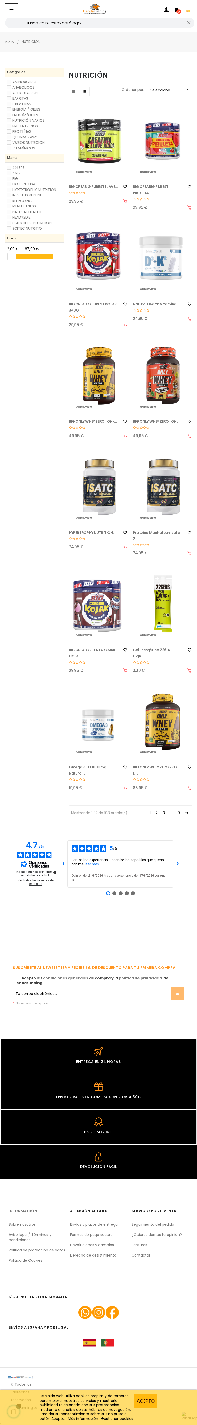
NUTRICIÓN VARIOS (28, 120)
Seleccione (170, 90)
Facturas (139, 1245)
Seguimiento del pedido (153, 1224)
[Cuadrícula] (73, 91)
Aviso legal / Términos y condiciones (30, 1237)
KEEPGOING (22, 200)
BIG (15, 178)
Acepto (146, 1401)
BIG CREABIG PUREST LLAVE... (93, 186)
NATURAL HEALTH (26, 211)
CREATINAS (21, 104)
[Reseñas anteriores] (63, 863)
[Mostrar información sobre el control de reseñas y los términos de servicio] (55, 873)
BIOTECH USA (23, 184)
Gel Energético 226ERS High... (153, 653)
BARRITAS (20, 98)
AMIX (16, 173)
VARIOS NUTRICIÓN (28, 142)
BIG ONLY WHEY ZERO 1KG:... (156, 421)
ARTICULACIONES (27, 93)
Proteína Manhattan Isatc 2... (156, 535)
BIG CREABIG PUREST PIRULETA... (151, 189)
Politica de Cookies (25, 1260)
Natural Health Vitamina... (156, 304)
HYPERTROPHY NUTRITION (34, 189)
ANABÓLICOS (23, 87)
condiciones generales (65, 978)
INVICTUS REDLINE (27, 195)
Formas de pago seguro (91, 1234)
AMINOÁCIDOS (24, 81)
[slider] (11, 256)
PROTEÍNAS (21, 131)
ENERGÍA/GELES (25, 115)
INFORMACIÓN (23, 1210)
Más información (83, 1418)
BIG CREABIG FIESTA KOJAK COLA (92, 653)
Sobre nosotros (22, 1224)
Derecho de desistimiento (93, 1255)
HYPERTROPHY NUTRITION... (92, 532)
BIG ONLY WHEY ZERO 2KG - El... (156, 770)
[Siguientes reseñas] (177, 863)
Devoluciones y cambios (92, 1245)
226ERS (18, 167)
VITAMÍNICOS (23, 148)
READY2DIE (21, 217)
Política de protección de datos (37, 1250)
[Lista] (85, 91)
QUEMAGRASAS (25, 137)
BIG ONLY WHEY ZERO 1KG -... (93, 421)
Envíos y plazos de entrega (94, 1224)
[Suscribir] (177, 993)
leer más (92, 864)
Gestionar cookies (117, 1418)
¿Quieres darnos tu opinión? (157, 1234)
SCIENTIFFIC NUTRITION (32, 222)
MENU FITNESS (24, 206)
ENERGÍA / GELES (26, 109)
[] (125, 201)
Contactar (141, 1255)
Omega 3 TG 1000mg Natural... (87, 770)
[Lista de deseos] (125, 187)
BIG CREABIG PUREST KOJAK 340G (93, 307)
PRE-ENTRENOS (25, 126)
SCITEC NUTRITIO (27, 228)
